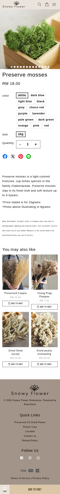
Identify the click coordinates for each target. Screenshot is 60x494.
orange (23, 125)
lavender (38, 113)
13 (48, 67)
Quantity (8, 143)
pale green (26, 119)
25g (20, 134)
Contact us (30, 436)
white (22, 95)
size (5, 134)
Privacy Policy (41, 478)
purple (23, 113)
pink (36, 125)
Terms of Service (20, 478)
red (46, 125)
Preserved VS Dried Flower (30, 422)
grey (21, 107)
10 (39, 67)
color (5, 95)
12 (45, 67)
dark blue (37, 95)
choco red (36, 107)
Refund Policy (30, 440)
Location (30, 431)
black (41, 101)
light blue (25, 101)
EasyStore (30, 404)
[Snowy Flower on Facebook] (22, 459)
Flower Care (30, 427)
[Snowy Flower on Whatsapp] (38, 459)
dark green (46, 119)
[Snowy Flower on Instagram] (30, 459)
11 (42, 67)
